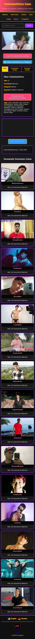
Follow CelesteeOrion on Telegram (19, 62)
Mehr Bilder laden (17, 141)
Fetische (23, 14)
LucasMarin (18, 325)
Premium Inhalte (27, 69)
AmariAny (17, 211)
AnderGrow (17, 438)
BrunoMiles (17, 296)
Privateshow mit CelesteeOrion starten (17, 97)
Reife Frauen (14, 14)
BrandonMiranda (17, 466)
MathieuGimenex (17, 183)
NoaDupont (17, 268)
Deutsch (24, 618)
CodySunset (17, 494)
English (13, 618)
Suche (29, 25)
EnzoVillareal (17, 608)
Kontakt (17, 632)
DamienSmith (17, 353)
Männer (16, 19)
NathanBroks (17, 381)
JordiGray (17, 523)
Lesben (9, 19)
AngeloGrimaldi (17, 409)
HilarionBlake (17, 551)
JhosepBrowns (17, 240)
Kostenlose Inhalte (15, 69)
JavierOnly (17, 579)
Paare (31, 14)
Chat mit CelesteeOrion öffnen (17, 56)
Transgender (25, 19)
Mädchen (5, 14)
